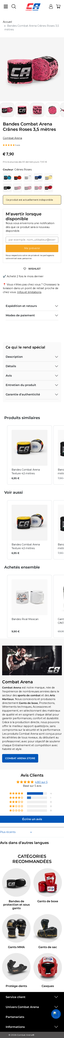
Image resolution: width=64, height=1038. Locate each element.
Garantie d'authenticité (23, 394)
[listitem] (29, 455)
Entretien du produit (21, 385)
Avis (9, 375)
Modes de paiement (20, 315)
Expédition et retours (21, 306)
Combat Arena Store (20, 758)
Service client (15, 997)
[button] (61, 110)
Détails (11, 366)
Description (14, 356)
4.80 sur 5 (41, 782)
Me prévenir (32, 248)
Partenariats (15, 1017)
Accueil (7, 21)
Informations (15, 1027)
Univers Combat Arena (22, 1007)
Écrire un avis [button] (32, 819)
